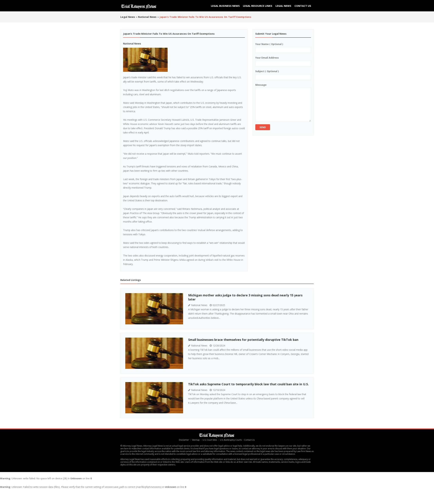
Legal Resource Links (257, 5)
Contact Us (302, 5)
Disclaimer (184, 439)
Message (261, 84)
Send (263, 127)
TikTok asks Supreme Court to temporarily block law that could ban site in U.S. (248, 384)
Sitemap (196, 439)
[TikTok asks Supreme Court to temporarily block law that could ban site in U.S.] (154, 397)
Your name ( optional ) (269, 44)
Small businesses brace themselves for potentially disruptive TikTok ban (243, 340)
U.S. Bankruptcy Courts (231, 439)
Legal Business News (225, 5)
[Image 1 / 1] (184, 60)
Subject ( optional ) (267, 71)
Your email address (267, 57)
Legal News (283, 5)
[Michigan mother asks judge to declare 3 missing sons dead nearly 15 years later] (154, 308)
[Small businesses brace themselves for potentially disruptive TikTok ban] (154, 353)
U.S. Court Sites (210, 439)
